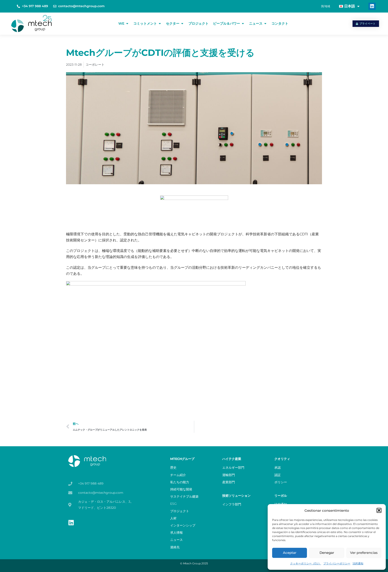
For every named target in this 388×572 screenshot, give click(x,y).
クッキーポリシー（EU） (305, 563)
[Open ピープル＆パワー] (243, 23)
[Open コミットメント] (159, 23)
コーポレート (95, 65)
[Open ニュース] (265, 23)
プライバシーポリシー (336, 563)
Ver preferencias (364, 552)
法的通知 (358, 563)
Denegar (327, 552)
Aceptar (289, 552)
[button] (379, 510)
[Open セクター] (182, 23)
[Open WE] (127, 23)
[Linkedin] (372, 6)
